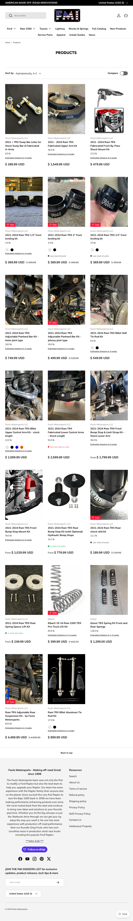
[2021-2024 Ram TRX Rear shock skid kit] (109, 495)
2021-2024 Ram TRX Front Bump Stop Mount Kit (20, 529)
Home (7, 42)
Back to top (67, 752)
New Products (118, 28)
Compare (113, 73)
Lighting (60, 28)
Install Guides (77, 35)
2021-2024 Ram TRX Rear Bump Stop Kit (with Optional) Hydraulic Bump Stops (65, 531)
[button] (125, 15)
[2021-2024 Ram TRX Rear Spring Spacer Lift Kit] (24, 590)
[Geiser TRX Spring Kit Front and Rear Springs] (109, 590)
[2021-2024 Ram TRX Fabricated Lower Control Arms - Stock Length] (66, 396)
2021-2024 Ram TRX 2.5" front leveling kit (108, 236)
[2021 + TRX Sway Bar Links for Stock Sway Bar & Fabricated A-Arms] (24, 109)
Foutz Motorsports (19, 909)
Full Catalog (99, 28)
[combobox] (25, 15)
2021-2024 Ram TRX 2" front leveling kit (65, 236)
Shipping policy (77, 801)
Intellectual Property (80, 826)
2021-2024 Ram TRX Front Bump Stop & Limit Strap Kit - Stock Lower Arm (107, 432)
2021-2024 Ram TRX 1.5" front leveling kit (23, 236)
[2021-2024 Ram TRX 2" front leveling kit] (66, 202)
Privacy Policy (77, 807)
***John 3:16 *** (35, 840)
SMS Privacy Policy (80, 813)
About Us (74, 782)
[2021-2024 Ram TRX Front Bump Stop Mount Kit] (24, 495)
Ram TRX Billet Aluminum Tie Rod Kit (65, 714)
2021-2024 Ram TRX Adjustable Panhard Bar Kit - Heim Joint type (22, 336)
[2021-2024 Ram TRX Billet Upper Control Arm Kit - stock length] (24, 396)
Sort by (9, 73)
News (92, 35)
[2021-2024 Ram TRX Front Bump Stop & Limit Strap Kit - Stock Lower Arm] (109, 396)
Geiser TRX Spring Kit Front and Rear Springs (108, 625)
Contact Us (75, 819)
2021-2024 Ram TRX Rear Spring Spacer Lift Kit (20, 625)
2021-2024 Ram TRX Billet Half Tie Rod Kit (108, 334)
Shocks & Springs (78, 28)
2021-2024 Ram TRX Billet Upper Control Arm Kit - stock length (22, 432)
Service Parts (45, 35)
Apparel (61, 35)
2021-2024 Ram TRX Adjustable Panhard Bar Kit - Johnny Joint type (64, 336)
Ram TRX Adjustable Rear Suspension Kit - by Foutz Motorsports (20, 716)
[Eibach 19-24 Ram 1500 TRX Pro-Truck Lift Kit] (66, 590)
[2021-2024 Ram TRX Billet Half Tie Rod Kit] (109, 300)
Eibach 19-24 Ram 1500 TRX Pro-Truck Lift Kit (64, 625)
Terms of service (78, 788)
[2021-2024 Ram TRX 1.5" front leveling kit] (24, 202)
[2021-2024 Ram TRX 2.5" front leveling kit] (109, 202)
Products (17, 42)
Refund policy (77, 794)
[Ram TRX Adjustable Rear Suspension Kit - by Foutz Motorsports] (24, 679)
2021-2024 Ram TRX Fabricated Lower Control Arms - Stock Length (66, 432)
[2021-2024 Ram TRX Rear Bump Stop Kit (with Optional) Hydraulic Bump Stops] (66, 495)
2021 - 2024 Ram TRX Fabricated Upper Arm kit (62, 143)
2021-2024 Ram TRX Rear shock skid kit (105, 529)
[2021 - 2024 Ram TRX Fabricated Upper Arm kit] (66, 109)
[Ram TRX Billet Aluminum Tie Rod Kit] (66, 679)
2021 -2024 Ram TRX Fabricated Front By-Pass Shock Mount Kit (105, 145)
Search (73, 776)
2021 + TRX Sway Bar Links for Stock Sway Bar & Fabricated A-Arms (23, 145)
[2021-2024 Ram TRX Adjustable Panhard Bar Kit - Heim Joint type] (24, 300)
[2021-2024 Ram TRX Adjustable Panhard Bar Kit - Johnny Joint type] (66, 300)
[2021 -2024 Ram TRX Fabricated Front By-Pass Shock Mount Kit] (109, 109)
